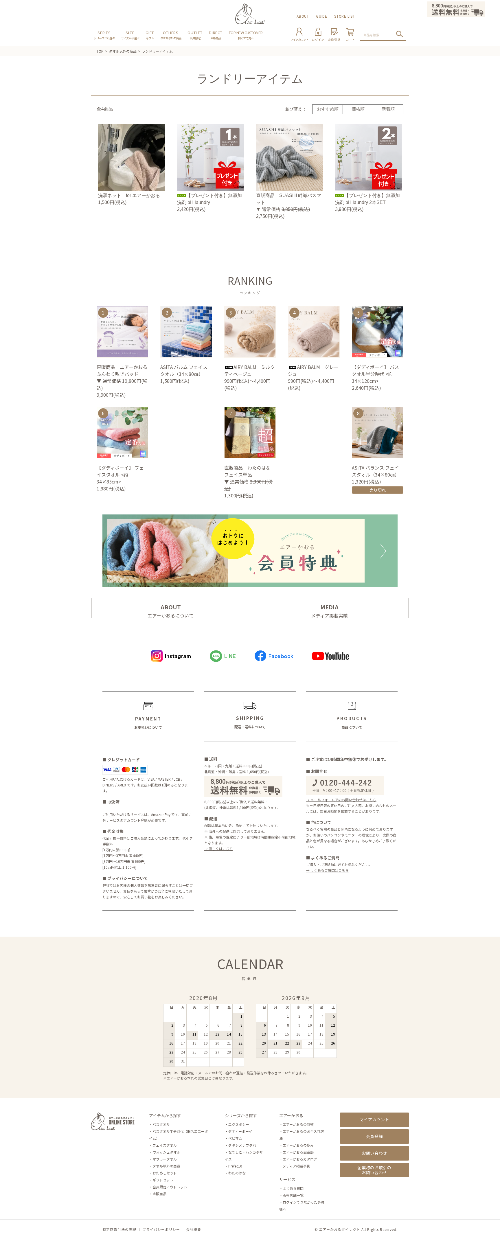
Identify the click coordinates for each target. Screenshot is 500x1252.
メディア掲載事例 (296, 1165)
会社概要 (193, 1229)
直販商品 (159, 1193)
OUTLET (195, 35)
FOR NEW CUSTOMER (246, 35)
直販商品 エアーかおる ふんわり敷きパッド (122, 370)
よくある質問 (293, 1188)
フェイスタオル (164, 1145)
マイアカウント (374, 1119)
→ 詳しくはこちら (218, 848)
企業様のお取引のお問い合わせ (374, 1170)
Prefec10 (235, 1165)
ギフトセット (162, 1179)
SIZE (130, 35)
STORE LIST (344, 16)
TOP (100, 51)
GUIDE (321, 16)
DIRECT (216, 35)
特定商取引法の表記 (119, 1229)
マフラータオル (164, 1159)
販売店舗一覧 (293, 1195)
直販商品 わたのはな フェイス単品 (249, 471)
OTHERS (170, 35)
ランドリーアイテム (157, 51)
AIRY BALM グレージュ (313, 370)
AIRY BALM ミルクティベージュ (249, 370)
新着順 (388, 108)
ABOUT (303, 16)
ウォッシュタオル (166, 1152)
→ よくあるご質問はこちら (327, 870)
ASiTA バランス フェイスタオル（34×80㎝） (377, 471)
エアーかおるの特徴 (298, 1124)
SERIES (104, 35)
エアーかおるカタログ (300, 1159)
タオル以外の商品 (123, 51)
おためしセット (164, 1172)
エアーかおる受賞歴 (298, 1152)
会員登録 (374, 1136)
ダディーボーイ (240, 1131)
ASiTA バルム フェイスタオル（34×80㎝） (183, 370)
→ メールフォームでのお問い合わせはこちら (341, 799)
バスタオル (161, 1124)
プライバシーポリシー (161, 1229)
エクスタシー (238, 1124)
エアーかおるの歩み (298, 1145)
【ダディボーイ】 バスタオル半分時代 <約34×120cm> (375, 373)
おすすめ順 (328, 108)
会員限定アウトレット (169, 1186)
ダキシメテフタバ (242, 1145)
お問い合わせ (374, 1153)
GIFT (150, 35)
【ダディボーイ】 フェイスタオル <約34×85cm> (120, 474)
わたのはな (237, 1172)
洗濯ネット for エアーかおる (129, 195)
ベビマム (235, 1138)
